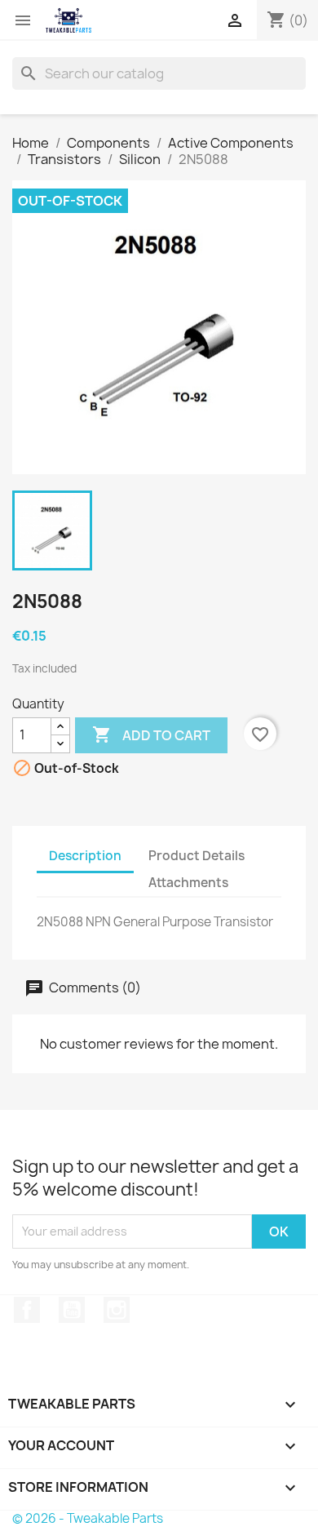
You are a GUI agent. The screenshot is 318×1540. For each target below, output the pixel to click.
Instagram (117, 1310)
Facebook (27, 1310)
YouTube (72, 1310)
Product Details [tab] (196, 855)
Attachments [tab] (188, 882)
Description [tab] (85, 855)
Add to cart (151, 734)
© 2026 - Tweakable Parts (87, 1518)
